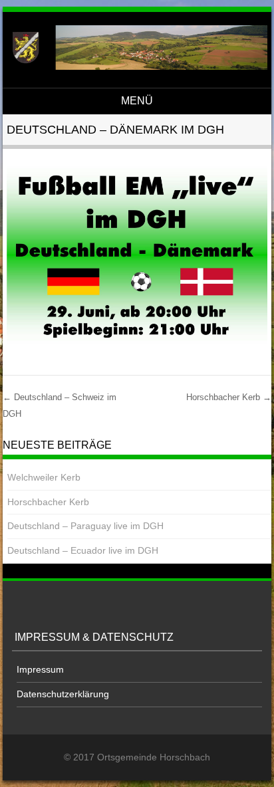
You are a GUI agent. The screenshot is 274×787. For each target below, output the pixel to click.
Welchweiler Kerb (43, 477)
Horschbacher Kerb (228, 397)
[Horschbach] (135, 66)
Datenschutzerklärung (63, 694)
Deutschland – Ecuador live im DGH (82, 550)
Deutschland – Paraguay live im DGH (85, 525)
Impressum (40, 669)
